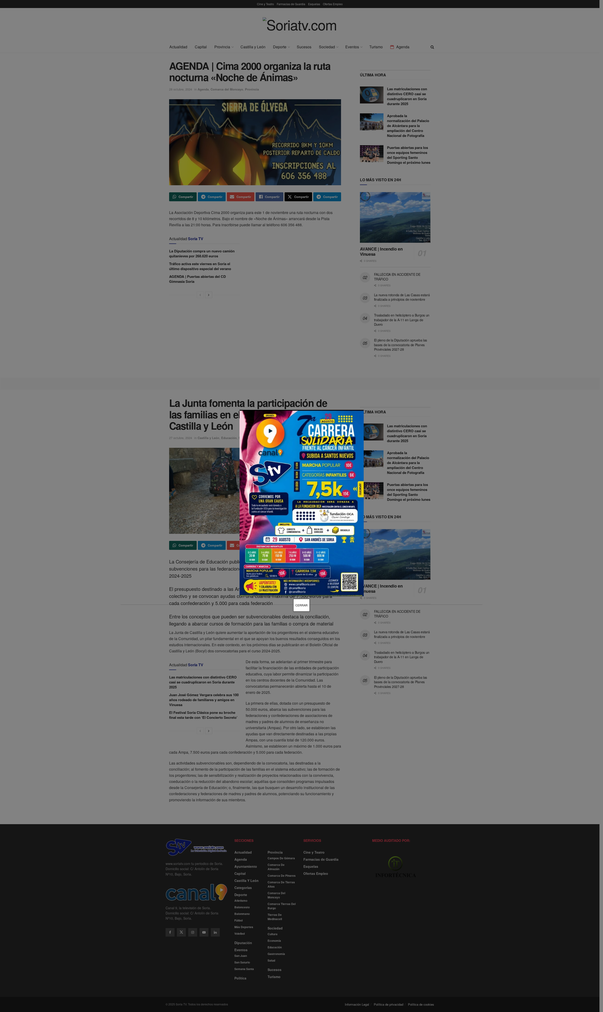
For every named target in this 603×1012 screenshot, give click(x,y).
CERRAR (301, 605)
